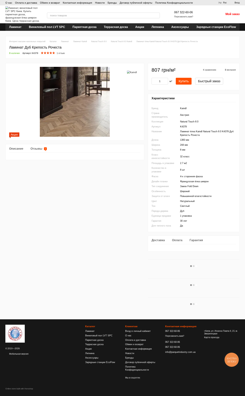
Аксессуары (180, 26)
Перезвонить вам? (183, 16)
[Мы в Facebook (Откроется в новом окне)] (213, 2)
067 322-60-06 (183, 12)
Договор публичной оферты (136, 2)
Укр (220, 3)
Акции (139, 26)
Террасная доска (116, 26)
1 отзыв (61, 53)
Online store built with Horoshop (19, 389)
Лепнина (158, 26)
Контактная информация (77, 2)
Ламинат (15, 26)
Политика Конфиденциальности (174, 2)
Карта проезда (211, 337)
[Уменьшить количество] (154, 81)
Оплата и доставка (26, 2)
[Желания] (212, 14)
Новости (100, 2)
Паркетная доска (84, 26)
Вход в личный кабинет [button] (138, 331)
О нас (8, 2)
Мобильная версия (19, 354)
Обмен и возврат (50, 2)
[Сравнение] (202, 14)
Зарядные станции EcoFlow (216, 26)
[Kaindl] (132, 72)
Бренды (112, 2)
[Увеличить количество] (165, 81)
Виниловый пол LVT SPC (47, 26)
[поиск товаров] (157, 15)
